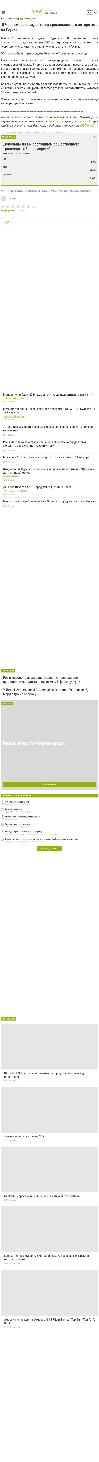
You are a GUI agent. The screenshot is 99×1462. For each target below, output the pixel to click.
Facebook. (84, 121)
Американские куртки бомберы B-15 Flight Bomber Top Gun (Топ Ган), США (49, 1321)
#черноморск (21, 191)
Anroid (89, 125)
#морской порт (7, 191)
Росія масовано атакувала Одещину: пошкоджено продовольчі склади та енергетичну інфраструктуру (44, 444)
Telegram (54, 121)
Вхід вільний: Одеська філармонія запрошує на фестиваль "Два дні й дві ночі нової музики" (48, 471)
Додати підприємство (49, 848)
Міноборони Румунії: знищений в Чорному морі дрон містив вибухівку (49, 501)
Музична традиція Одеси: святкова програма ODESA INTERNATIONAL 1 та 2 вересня (49, 410)
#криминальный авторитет (81, 191)
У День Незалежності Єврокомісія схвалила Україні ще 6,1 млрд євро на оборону (48, 428)
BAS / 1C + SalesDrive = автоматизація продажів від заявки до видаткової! (44, 1075)
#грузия (54, 191)
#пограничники (34, 191)
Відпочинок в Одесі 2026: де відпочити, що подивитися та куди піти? (48, 394)
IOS (82, 125)
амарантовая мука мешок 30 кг (25, 1136)
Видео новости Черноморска (34, 743)
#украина (45, 191)
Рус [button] (89, 12)
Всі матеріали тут (49, 784)
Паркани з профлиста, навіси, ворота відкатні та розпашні (42, 1196)
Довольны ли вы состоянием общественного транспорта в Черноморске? (41, 146)
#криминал (63, 191)
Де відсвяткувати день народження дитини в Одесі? (37, 487)
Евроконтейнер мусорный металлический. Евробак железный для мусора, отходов (47, 1257)
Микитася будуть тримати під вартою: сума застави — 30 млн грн (46, 457)
